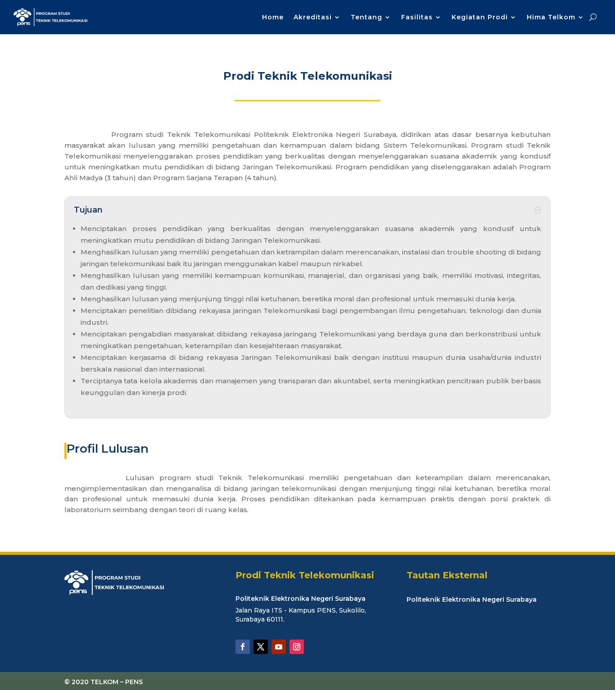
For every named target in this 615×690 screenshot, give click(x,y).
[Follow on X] (260, 647)
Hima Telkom (551, 17)
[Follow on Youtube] (278, 647)
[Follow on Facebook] (242, 647)
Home (273, 17)
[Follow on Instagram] (296, 647)
